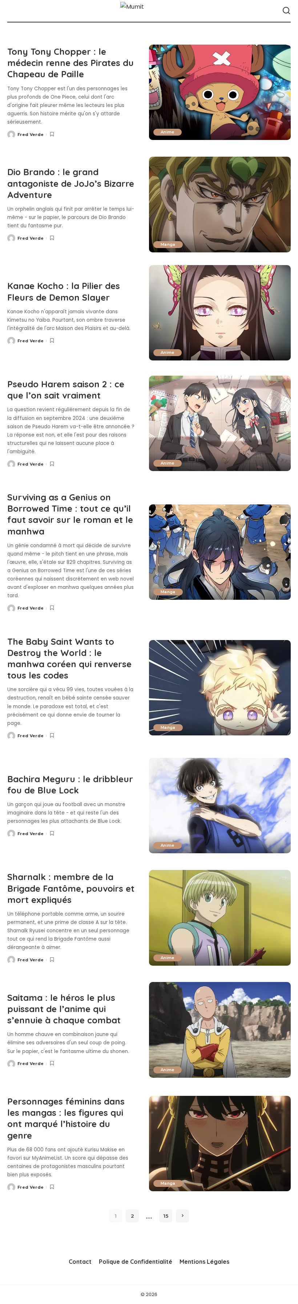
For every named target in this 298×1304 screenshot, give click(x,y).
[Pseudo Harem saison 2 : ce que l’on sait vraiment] (220, 423)
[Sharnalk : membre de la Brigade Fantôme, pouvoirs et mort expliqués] (220, 917)
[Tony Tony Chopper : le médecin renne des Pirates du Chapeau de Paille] (220, 92)
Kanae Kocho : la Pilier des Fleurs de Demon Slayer (63, 291)
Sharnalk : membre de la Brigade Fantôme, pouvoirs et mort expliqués (70, 888)
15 (166, 1216)
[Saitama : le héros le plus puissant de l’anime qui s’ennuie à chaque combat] (220, 1029)
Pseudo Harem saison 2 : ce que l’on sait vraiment (65, 390)
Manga (168, 244)
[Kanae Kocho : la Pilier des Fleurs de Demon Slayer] (220, 312)
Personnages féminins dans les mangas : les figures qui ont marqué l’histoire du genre (66, 1118)
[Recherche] (286, 11)
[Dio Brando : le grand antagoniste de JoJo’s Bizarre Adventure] (220, 204)
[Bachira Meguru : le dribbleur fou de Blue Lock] (220, 805)
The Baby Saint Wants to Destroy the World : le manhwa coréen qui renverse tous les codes (69, 658)
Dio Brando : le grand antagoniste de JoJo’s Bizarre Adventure (70, 183)
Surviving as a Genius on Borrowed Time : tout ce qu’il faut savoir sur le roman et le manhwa (70, 514)
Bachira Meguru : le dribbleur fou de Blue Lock (70, 784)
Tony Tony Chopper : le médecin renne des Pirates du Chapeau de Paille (70, 62)
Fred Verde (30, 134)
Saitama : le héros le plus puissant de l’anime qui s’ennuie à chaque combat (64, 1009)
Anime (167, 132)
